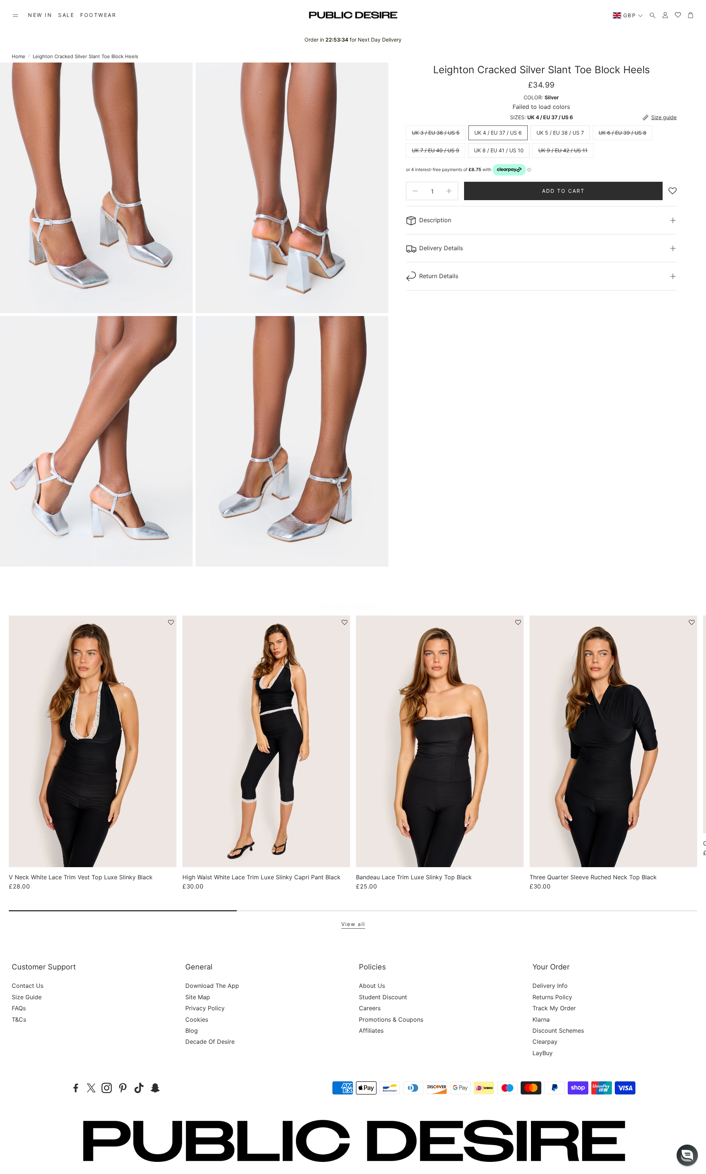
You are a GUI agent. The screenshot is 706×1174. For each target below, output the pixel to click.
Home (18, 56)
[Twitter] (91, 1087)
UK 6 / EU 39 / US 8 (622, 133)
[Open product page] (92, 741)
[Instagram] (106, 1088)
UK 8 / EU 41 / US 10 (499, 150)
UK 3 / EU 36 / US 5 (436, 133)
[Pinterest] (123, 1088)
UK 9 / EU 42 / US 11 (563, 150)
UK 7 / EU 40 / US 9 (435, 150)
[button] (15, 15)
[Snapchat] (155, 1088)
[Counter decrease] (415, 191)
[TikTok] (139, 1088)
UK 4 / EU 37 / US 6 (498, 133)
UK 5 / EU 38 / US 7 (560, 133)
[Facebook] (76, 1088)
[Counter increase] (449, 191)
